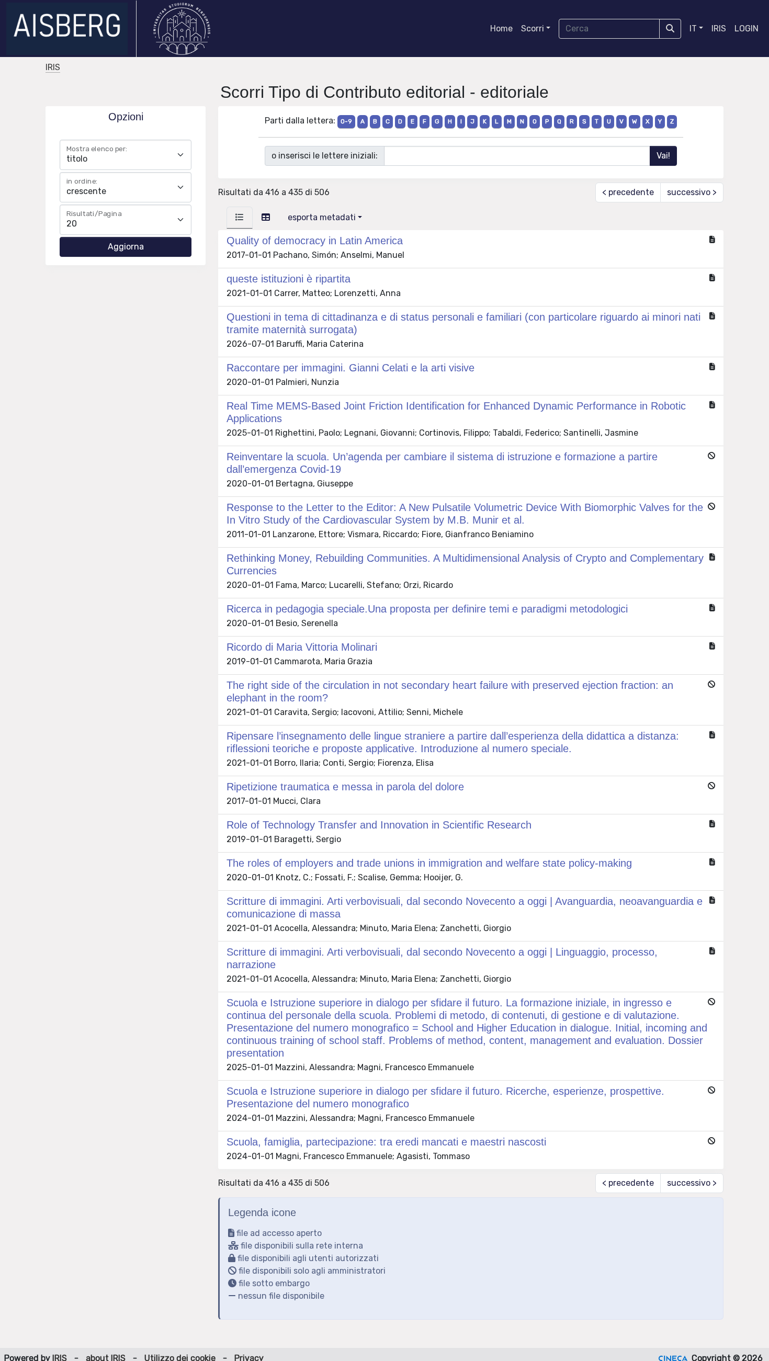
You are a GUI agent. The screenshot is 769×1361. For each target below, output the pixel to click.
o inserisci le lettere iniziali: (325, 156)
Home (501, 28)
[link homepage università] (182, 29)
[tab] (240, 218)
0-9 (346, 121)
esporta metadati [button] (322, 217)
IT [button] (693, 28)
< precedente (628, 192)
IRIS (718, 28)
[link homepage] (71, 29)
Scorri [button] (532, 28)
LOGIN (746, 28)
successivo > (692, 192)
